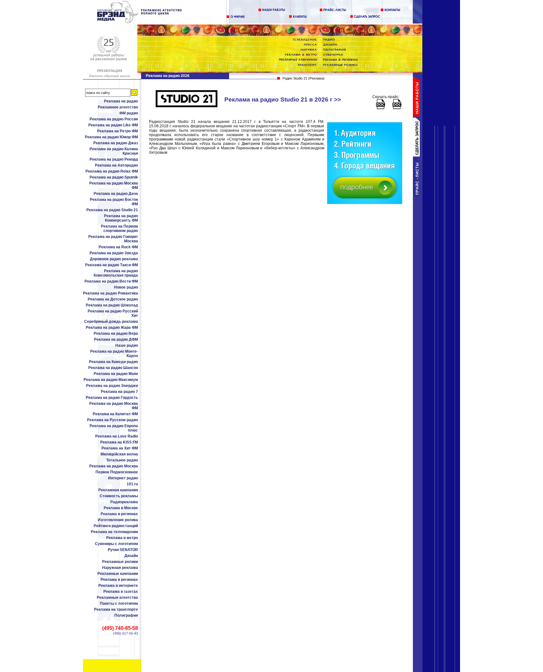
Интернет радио (123, 478)
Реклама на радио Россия (114, 119)
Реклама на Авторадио (116, 165)
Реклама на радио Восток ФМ (114, 201)
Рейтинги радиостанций (116, 526)
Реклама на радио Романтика (110, 293)
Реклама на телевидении (114, 532)
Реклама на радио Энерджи (112, 385)
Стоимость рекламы (119, 496)
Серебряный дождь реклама (111, 321)
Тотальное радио (122, 460)
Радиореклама (124, 502)
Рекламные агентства (117, 597)
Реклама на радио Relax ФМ (111, 171)
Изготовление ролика (118, 520)
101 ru (132, 484)
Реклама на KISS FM (119, 442)
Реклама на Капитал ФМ (115, 414)
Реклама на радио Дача (116, 193)
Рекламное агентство (118, 107)
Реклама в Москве (121, 508)
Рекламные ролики (120, 561)
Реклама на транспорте (116, 609)
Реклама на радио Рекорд (114, 159)
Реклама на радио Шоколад (112, 305)
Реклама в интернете (118, 585)
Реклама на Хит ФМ (119, 448)
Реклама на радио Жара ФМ (112, 327)
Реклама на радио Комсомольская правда (116, 273)
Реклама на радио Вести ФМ (111, 281)
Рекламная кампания (118, 490)
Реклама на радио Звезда (114, 253)
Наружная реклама (120, 567)
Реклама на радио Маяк (116, 374)
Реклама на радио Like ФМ (113, 125)
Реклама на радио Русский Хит (113, 313)
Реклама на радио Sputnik (114, 177)
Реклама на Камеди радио (113, 362)
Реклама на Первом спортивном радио (119, 228)
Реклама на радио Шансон (113, 368)
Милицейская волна (119, 454)
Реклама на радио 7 (119, 391)
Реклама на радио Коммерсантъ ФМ (121, 218)
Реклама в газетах (120, 591)
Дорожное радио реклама (114, 259)
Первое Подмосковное (117, 472)
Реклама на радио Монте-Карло (114, 353)
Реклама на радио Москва (113, 466)
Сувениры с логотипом (116, 544)
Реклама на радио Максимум (111, 379)
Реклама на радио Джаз (115, 143)
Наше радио (126, 345)
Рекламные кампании (117, 573)
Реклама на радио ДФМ (116, 339)
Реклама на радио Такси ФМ (111, 265)
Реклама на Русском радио (112, 420)
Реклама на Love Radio (116, 436)
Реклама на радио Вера (116, 333)
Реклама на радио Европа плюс (114, 428)
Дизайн (131, 556)
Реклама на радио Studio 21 (112, 210)
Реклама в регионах (119, 514)
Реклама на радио (121, 101)
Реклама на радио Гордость (112, 397)
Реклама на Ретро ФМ (117, 131)
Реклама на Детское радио (113, 299)
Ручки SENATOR (123, 550)
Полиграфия (126, 615)
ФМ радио (128, 113)
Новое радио (126, 287)
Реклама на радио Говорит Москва (113, 238)
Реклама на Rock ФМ (118, 247)
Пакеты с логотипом (119, 603)
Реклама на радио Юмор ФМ (111, 137)
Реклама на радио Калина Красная (114, 151)
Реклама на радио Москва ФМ (113, 185)
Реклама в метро (122, 538)
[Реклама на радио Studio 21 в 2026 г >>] (139, 22)
